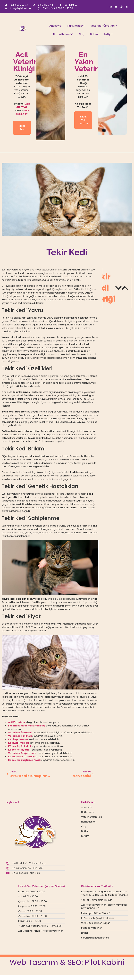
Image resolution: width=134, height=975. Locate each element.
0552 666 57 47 (23, 112)
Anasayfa (55, 26)
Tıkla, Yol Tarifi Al (83, 120)
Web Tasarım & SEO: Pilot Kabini (67, 962)
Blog (81, 34)
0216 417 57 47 (23, 105)
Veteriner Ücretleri (102, 26)
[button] (118, 288)
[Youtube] (116, 6)
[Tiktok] (121, 6)
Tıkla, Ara (21, 127)
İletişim (108, 34)
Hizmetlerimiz (61, 34)
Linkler (94, 34)
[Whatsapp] (127, 6)
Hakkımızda (74, 26)
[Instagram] (110, 6)
